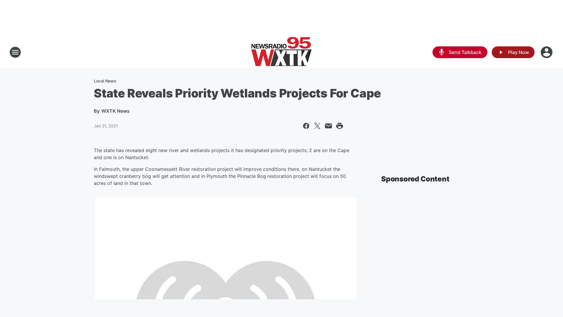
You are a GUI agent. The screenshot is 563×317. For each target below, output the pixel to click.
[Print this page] (339, 126)
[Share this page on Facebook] (306, 126)
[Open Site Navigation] (15, 52)
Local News (105, 80)
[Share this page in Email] (328, 126)
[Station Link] (281, 52)
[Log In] (547, 52)
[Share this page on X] (317, 126)
